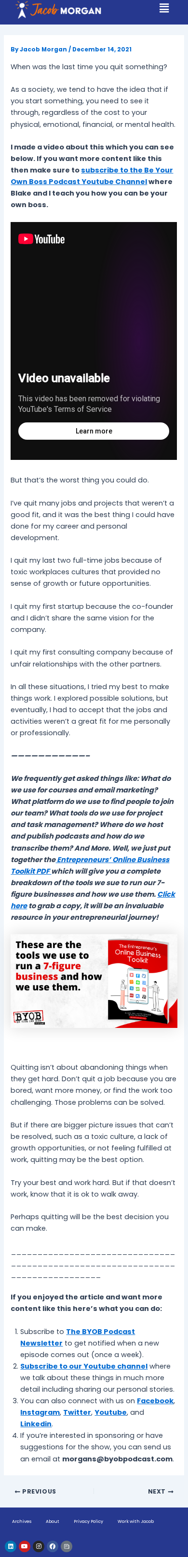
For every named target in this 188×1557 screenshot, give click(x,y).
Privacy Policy (88, 1521)
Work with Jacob (136, 1521)
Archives (21, 1521)
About (52, 1521)
